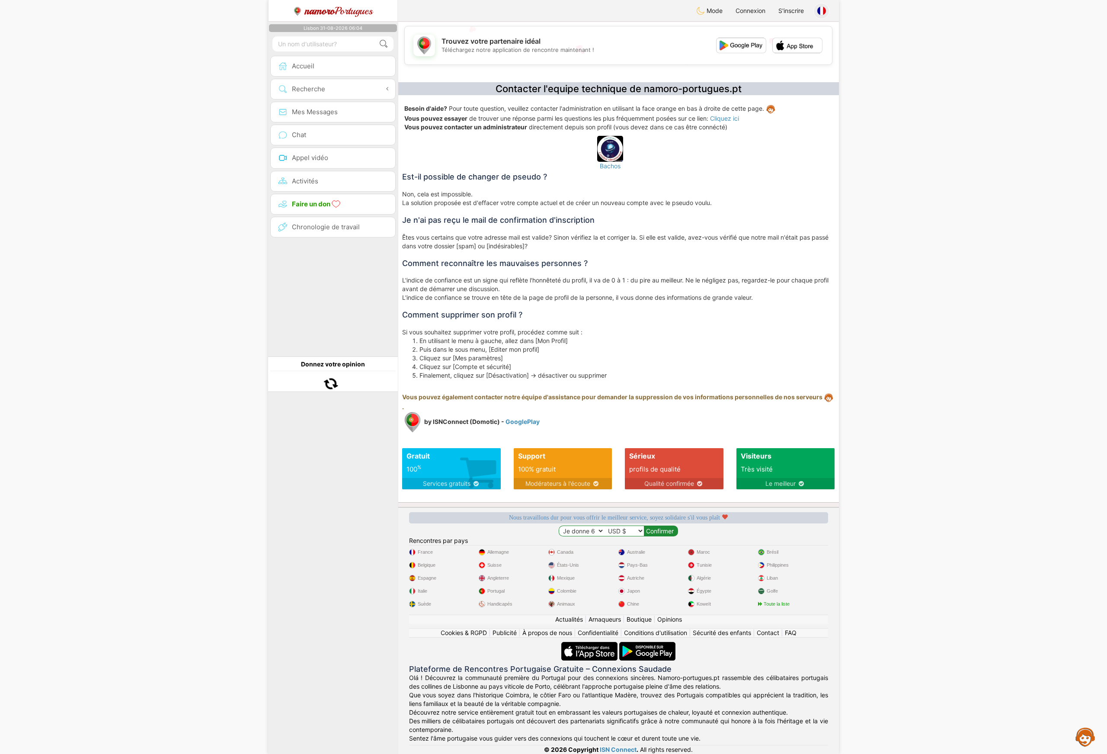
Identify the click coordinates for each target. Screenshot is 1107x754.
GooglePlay (523, 421)
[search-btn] (384, 43)
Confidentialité (598, 632)
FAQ (791, 632)
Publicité (505, 632)
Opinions (669, 619)
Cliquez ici (724, 118)
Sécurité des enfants (722, 632)
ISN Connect (618, 749)
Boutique (639, 619)
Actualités (569, 619)
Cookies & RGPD (464, 632)
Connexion (750, 10)
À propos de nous (547, 632)
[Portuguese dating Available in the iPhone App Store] (590, 646)
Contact (768, 632)
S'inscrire (791, 10)
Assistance (1085, 737)
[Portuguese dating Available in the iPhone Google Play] (647, 646)
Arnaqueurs (605, 619)
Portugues (339, 10)
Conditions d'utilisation (655, 632)
